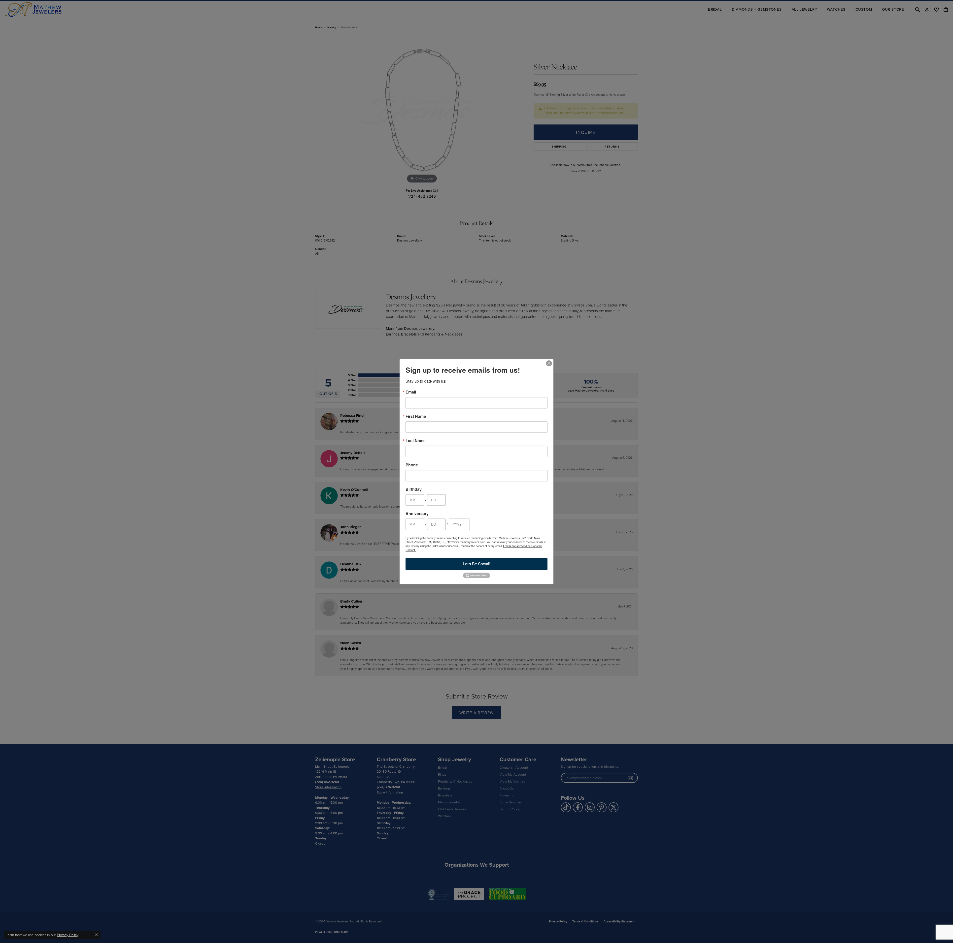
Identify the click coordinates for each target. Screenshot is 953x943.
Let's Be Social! (476, 564)
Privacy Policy (67, 935)
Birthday (414, 489)
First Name (416, 416)
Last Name (416, 441)
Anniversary (417, 514)
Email (411, 392)
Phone (412, 465)
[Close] (549, 363)
